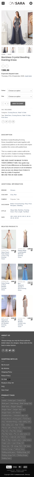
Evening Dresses (12, 112)
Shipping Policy (6, 372)
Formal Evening (19, 203)
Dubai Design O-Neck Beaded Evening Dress (5, 286)
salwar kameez (27, 440)
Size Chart (4, 390)
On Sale (4, 379)
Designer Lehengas (16, 406)
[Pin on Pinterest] (13, 121)
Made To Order (22, 112)
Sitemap (27, 474)
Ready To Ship (6, 440)
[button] (3, 3)
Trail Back (26, 211)
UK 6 (11, 216)
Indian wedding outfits (25, 421)
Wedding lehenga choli (23, 452)
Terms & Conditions (17, 471)
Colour (3, 90)
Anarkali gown (12, 400)
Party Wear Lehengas (16, 431)
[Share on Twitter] (6, 121)
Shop (9, 54)
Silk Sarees (27, 446)
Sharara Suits (5, 446)
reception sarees (16, 440)
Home (3, 54)
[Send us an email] (13, 350)
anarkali (4, 400)
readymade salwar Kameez (17, 437)
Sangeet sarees (6, 443)
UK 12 (24, 216)
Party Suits (5, 431)
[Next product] (3, 66)
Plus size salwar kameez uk (22, 434)
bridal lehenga (14, 403)
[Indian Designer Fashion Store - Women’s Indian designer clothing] (17, 3)
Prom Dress (4, 117)
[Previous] (4, 27)
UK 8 (15, 216)
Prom (30, 203)
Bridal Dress (8, 115)
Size (2, 96)
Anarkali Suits (21, 400)
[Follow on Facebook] (3, 350)
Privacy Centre (21, 470)
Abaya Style (13, 210)
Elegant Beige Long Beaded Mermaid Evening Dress (22, 254)
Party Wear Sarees (7, 434)
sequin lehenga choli (18, 443)
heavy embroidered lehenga (9, 421)
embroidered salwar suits (20, 415)
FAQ (2, 386)
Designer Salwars (7, 409)
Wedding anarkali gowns (8, 452)
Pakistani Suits (17, 428)
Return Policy (5, 375)
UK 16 (12, 218)
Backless (21, 210)
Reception (13, 205)
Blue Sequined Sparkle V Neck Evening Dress (22, 287)
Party (26, 203)
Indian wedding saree (8, 425)
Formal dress (26, 418)
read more (28, 76)
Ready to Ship (6, 383)
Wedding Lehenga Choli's (9, 455)
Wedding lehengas (22, 455)
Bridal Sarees (5, 406)
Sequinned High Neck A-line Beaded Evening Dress (5, 323)
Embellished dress (7, 415)
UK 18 (17, 218)
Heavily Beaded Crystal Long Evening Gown (22, 323)
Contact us (11, 470)
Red (15, 194)
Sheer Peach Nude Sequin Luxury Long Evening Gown (5, 256)
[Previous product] (6, 66)
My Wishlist (5, 368)
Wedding (19, 205)
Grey (11, 194)
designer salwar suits (19, 409)
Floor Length (18, 211)
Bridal (12, 203)
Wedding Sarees (6, 458)
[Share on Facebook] (3, 121)
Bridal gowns (5, 403)
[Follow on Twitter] (10, 350)
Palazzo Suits (26, 428)
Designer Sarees (6, 412)
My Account (5, 365)
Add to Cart (17, 103)
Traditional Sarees (19, 449)
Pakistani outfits (6, 428)
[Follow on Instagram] (6, 350)
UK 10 (19, 216)
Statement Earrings (7, 449)
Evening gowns (17, 418)
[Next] (29, 27)
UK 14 (28, 216)
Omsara (12, 190)
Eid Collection (16, 412)
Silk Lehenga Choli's (16, 446)
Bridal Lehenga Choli (25, 403)
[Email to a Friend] (10, 121)
